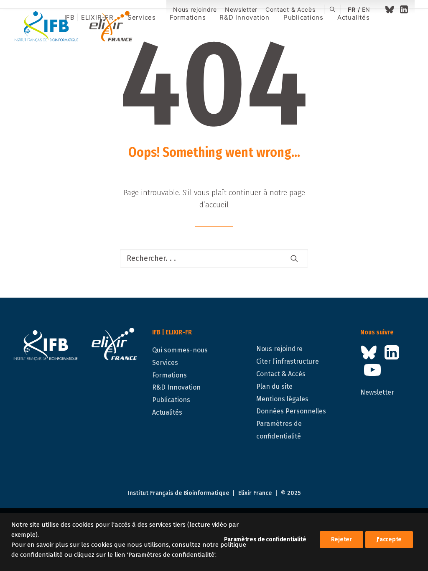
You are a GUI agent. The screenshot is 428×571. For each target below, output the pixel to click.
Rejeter (341, 539)
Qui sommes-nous (180, 350)
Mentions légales (282, 399)
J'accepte (389, 539)
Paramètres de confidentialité (265, 539)
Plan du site (274, 386)
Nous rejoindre (195, 9)
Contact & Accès (290, 9)
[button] (332, 9)
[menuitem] (195, 10)
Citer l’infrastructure (287, 361)
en (366, 9)
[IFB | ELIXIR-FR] (76, 27)
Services (165, 363)
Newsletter (241, 9)
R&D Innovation (176, 387)
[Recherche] (214, 258)
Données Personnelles (291, 411)
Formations (169, 375)
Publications (171, 400)
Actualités (167, 412)
